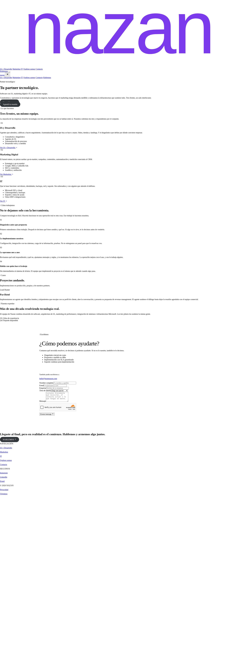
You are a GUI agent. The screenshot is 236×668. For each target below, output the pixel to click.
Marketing (17, 69)
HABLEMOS (8, 439)
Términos (3, 494)
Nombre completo (46, 383)
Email (41, 385)
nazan (2, 75)
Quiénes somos (29, 69)
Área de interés (45, 390)
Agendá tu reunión (10, 104)
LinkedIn (3, 477)
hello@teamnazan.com (48, 379)
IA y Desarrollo (6, 69)
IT (22, 69)
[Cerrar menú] (7, 74)
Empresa (42, 388)
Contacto (39, 69)
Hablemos (4, 71)
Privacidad (4, 490)
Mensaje (42, 401)
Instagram (4, 473)
